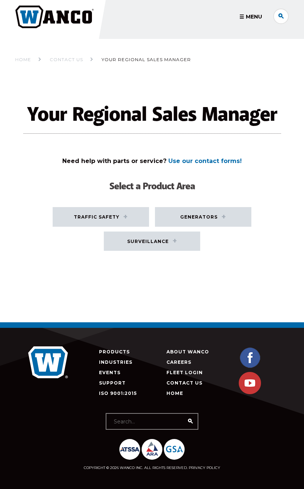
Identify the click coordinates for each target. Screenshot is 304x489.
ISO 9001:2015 (118, 393)
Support (112, 383)
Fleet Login (184, 372)
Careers (178, 362)
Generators (199, 217)
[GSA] (174, 449)
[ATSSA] (129, 449)
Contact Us (184, 383)
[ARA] (152, 449)
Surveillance (148, 241)
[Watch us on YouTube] (250, 392)
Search (281, 16)
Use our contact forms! (205, 160)
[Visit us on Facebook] (250, 367)
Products (114, 352)
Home (23, 59)
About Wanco (187, 352)
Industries (115, 362)
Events (109, 372)
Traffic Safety (96, 217)
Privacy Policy (204, 468)
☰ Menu (250, 16)
